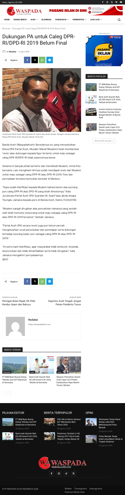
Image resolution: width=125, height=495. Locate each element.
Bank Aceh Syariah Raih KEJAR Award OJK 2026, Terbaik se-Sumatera (40, 380)
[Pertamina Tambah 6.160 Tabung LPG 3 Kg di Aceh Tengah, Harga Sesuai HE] (49, 436)
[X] (112, 2)
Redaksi (12, 51)
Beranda (6, 28)
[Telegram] (49, 60)
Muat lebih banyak (103, 140)
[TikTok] (66, 473)
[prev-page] (4, 393)
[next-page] (9, 393)
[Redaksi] (4, 51)
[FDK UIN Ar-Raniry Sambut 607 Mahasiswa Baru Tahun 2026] (49, 422)
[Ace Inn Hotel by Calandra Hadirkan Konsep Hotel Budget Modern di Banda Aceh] (91, 112)
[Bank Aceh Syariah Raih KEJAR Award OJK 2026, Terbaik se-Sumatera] (41, 365)
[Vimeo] (116, 2)
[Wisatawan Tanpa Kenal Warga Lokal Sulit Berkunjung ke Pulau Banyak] (91, 422)
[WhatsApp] (42, 60)
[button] (119, 19)
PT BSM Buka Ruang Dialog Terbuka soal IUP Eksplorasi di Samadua (14, 380)
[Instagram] (107, 2)
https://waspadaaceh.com (39, 324)
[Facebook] (103, 2)
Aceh (32, 372)
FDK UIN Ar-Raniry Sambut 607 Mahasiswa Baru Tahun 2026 (69, 422)
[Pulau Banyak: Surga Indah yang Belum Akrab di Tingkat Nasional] (91, 439)
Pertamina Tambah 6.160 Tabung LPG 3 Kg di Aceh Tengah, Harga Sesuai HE (68, 436)
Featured (6, 372)
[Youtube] (121, 2)
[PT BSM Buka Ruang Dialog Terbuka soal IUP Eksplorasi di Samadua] (14, 365)
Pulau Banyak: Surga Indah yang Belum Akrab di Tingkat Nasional (111, 439)
